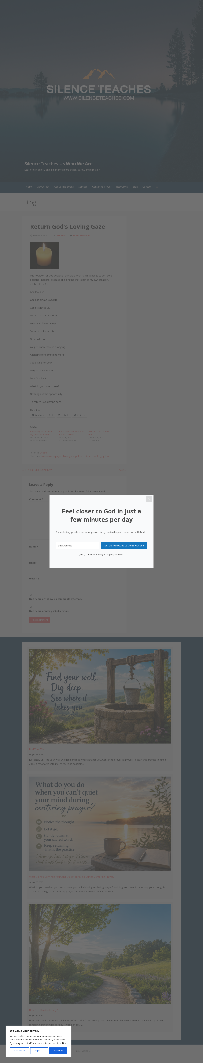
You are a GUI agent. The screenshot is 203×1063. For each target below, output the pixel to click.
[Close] (149, 499)
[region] (38, 1041)
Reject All (39, 1050)
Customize (19, 1050)
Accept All (58, 1050)
